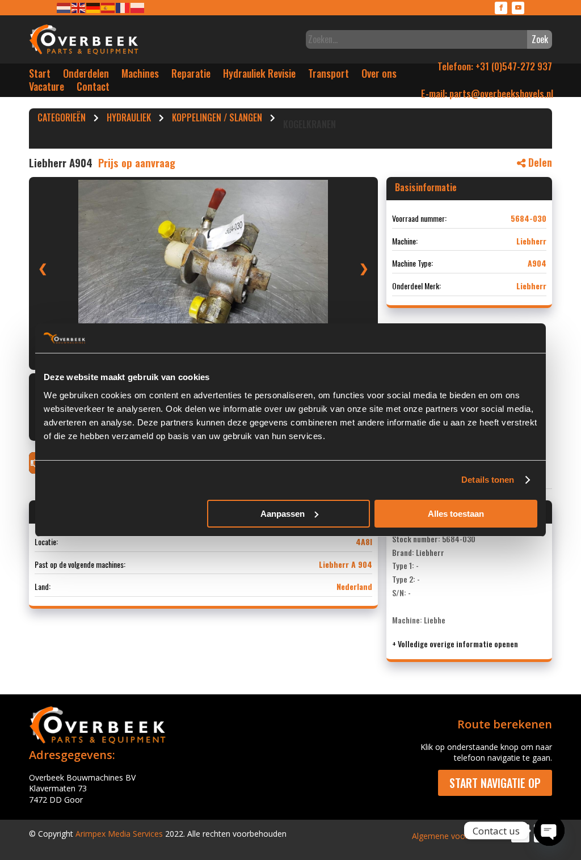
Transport (328, 75)
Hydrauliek (129, 119)
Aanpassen (282, 513)
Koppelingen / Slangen (217, 119)
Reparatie (190, 75)
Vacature (46, 89)
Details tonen (487, 479)
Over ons (379, 75)
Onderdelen (86, 75)
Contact (93, 89)
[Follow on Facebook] (501, 8)
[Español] (108, 7)
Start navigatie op (495, 782)
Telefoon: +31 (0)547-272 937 (494, 66)
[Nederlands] (64, 7)
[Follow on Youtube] (518, 8)
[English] (78, 7)
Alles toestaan (456, 513)
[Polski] (137, 7)
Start (39, 75)
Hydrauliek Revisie (259, 75)
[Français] (123, 7)
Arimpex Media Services (119, 833)
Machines (140, 75)
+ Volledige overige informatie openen (455, 644)
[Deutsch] (93, 7)
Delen (538, 162)
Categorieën (61, 119)
